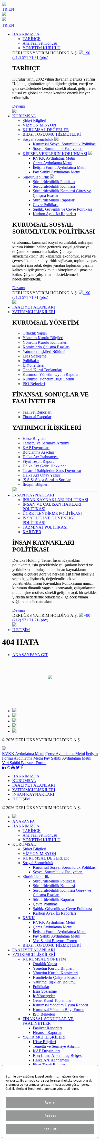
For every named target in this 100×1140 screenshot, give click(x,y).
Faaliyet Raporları (37, 412)
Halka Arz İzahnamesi (40, 457)
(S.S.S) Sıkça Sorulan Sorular (47, 480)
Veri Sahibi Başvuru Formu (24, 763)
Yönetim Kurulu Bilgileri (43, 338)
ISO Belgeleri (34, 383)
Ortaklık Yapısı (35, 333)
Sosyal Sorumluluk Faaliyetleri (58, 148)
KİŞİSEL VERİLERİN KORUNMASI (55, 153)
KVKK (29, 918)
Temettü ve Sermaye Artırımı (46, 443)
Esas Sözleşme (34, 356)
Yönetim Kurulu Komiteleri (45, 342)
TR (4, 9)
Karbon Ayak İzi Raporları (54, 214)
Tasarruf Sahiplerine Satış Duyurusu (52, 470)
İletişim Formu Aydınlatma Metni (59, 167)
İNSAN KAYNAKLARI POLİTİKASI (55, 499)
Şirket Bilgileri (34, 120)
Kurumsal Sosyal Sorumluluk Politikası (64, 144)
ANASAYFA (23, 821)
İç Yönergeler (34, 365)
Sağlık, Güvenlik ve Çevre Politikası (62, 209)
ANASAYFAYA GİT (30, 654)
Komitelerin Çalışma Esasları (46, 347)
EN (11, 9)
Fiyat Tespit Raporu (39, 461)
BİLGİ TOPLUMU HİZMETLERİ (52, 134)
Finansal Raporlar (37, 417)
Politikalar (31, 360)
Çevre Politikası (45, 204)
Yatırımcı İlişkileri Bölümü (44, 351)
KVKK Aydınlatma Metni (54, 158)
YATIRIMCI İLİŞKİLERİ (44, 1037)
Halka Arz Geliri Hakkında (44, 466)
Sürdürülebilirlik (36, 177)
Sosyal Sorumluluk (38, 139)
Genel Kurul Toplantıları (42, 370)
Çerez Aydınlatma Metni (52, 163)
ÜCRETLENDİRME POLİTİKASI (52, 513)
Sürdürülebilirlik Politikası (54, 182)
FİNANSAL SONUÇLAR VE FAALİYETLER (48, 1021)
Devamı (18, 106)
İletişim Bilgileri (35, 484)
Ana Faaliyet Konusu (40, 43)
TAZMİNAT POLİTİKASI (45, 527)
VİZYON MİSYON (39, 125)
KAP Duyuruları (36, 447)
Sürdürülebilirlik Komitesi (54, 186)
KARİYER (32, 532)
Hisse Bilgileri (34, 438)
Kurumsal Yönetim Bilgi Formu (48, 379)
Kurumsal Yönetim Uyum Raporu (50, 374)
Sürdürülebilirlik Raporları (54, 200)
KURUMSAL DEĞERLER (46, 129)
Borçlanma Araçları (38, 452)
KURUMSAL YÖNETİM (44, 959)
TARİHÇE (32, 38)
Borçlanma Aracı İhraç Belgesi (58, 1055)
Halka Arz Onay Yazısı (41, 475)
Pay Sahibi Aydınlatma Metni (56, 172)
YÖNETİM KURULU (42, 48)
